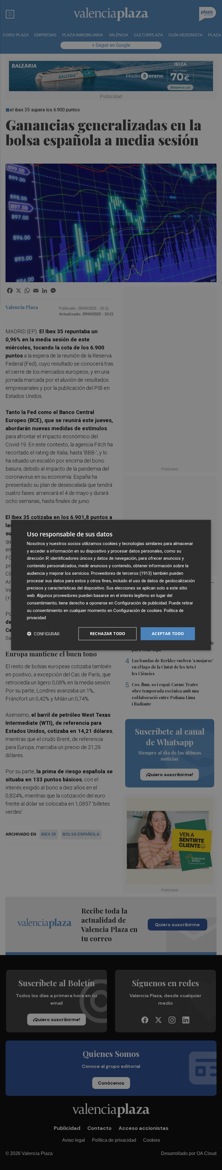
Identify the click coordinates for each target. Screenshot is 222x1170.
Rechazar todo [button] (107, 633)
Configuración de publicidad (140, 603)
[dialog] (111, 585)
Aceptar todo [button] (168, 633)
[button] (43, 633)
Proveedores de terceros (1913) (121, 573)
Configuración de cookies (137, 610)
